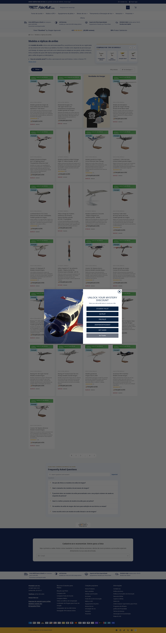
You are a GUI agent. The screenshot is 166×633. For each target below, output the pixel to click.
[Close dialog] (119, 291)
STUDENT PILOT (102, 308)
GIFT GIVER (102, 330)
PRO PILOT (102, 319)
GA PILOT (102, 314)
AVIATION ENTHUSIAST (102, 325)
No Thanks (102, 335)
